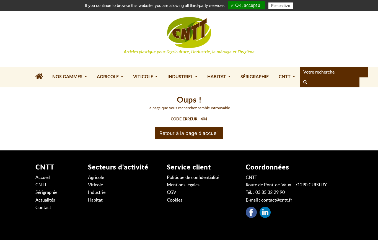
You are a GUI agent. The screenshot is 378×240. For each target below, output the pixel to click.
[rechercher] (305, 82)
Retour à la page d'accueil (189, 133)
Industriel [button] (180, 77)
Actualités (45, 200)
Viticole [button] (143, 77)
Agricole (96, 177)
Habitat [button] (217, 77)
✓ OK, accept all (247, 5)
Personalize (280, 6)
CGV (171, 192)
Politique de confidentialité (193, 177)
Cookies (174, 200)
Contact (43, 207)
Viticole (95, 185)
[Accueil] (41, 77)
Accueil (42, 177)
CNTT (41, 185)
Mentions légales (183, 185)
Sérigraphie (254, 77)
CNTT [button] (285, 77)
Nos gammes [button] (68, 77)
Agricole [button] (108, 77)
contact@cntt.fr (276, 200)
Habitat (95, 200)
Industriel (97, 192)
